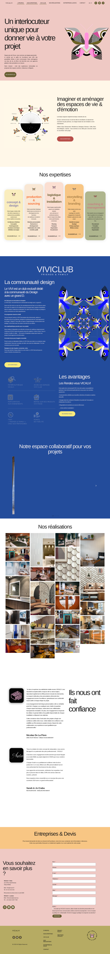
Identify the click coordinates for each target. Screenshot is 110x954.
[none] (90, 2)
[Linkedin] (99, 3)
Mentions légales (60, 935)
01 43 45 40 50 (10, 890)
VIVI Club (43, 3)
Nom (53, 861)
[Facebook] (13, 907)
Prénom (54, 867)
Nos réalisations (54, 3)
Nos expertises (32, 3)
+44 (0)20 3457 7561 (12, 900)
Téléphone (55, 878)
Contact (82, 3)
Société (54, 884)
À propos (21, 3)
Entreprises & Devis (69, 3)
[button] (14, 486)
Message (54, 896)
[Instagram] (95, 3)
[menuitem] (90, 2)
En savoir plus (12, 236)
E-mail (54, 873)
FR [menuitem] (89, 3)
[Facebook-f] (103, 3)
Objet (53, 890)
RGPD (54, 906)
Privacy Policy (59, 931)
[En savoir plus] (19, 236)
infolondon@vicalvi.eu (12, 898)
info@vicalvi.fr (10, 887)
